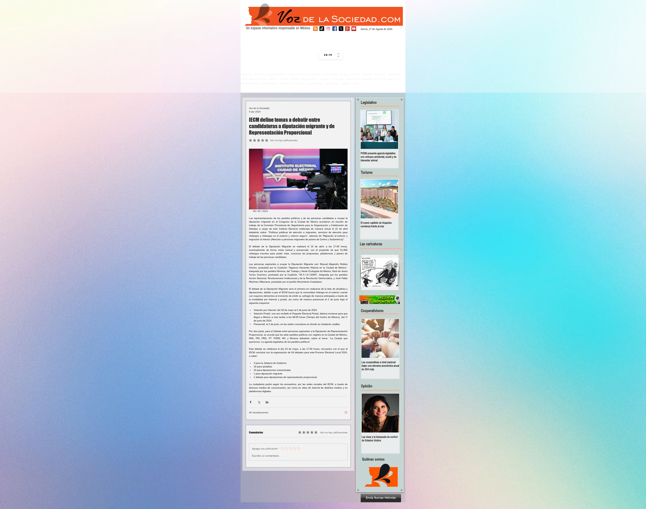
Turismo (273, 79)
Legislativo (316, 74)
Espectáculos (332, 83)
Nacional (285, 83)
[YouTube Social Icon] (353, 28)
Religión (346, 83)
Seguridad (367, 79)
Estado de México (250, 83)
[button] (380, 272)
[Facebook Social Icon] (334, 28)
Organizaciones (309, 79)
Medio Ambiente (258, 79)
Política (293, 74)
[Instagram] (328, 28)
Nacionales (247, 74)
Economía (380, 79)
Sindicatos (297, 83)
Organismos (394, 74)
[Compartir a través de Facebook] (250, 402)
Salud (244, 79)
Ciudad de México (276, 74)
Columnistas (353, 79)
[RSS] (315, 28)
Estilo (355, 83)
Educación (379, 74)
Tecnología (337, 79)
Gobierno (260, 74)
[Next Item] (392, 129)
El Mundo (367, 74)
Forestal (324, 79)
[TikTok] (321, 28)
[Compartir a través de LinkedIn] (267, 402)
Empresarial (330, 74)
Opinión (294, 79)
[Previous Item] (366, 129)
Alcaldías (355, 74)
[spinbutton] (328, 55)
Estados (303, 74)
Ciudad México (270, 83)
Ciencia (343, 74)
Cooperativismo (314, 83)
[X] (341, 28)
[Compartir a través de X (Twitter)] (258, 402)
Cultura (284, 79)
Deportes (393, 79)
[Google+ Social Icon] (347, 28)
